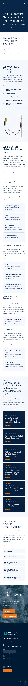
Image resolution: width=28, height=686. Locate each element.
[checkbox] (14, 657)
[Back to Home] (6, 3)
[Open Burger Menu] (24, 3)
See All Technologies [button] (10, 616)
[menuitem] (8, 681)
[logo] (10, 633)
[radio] (14, 656)
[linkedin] (3, 645)
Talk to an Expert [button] (8, 611)
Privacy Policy (5, 664)
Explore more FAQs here (9, 545)
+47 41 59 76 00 (10, 640)
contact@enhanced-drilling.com (13, 641)
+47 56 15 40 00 (14, 638)
